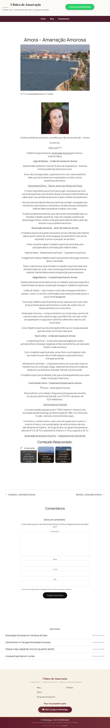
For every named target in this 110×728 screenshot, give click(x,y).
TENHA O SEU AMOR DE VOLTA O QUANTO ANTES (29, 649)
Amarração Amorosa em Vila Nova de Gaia (26, 635)
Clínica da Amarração (26, 4)
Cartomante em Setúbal (55, 404)
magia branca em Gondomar (72, 435)
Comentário (55, 531)
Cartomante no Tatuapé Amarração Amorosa (27, 642)
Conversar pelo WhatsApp (80, 7)
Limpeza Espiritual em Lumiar (20, 656)
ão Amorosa (66, 153)
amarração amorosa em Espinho (40, 435)
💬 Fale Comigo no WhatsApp (55, 709)
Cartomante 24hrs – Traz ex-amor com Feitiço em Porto (55, 185)
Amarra (55, 153)
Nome (55, 559)
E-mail (55, 569)
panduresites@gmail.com (36, 94)
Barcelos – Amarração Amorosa (89, 494)
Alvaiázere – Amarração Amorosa (21, 494)
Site (55, 579)
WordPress (65, 725)
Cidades (50, 94)
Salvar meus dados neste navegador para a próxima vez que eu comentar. (47, 589)
